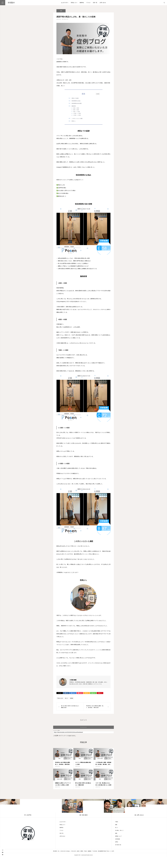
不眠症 (116, 821)
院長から (74, 121)
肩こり (66, 698)
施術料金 (82, 2)
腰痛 (116, 824)
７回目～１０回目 (76, 111)
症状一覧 (95, 2)
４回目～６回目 (76, 109)
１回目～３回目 (76, 108)
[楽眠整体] (8, 2)
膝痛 (116, 833)
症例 (61, 10)
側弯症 (116, 841)
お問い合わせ (103, 2)
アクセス (88, 2)
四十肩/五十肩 (118, 844)
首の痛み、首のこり (119, 830)
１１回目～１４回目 (77, 113)
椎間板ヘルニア (118, 836)
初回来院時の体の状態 (76, 103)
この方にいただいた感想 (77, 118)
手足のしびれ (60, 698)
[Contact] (2, 854)
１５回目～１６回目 (77, 115)
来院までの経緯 (75, 98)
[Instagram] (2, 850)
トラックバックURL (56, 730)
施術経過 (74, 106)
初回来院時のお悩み (76, 100)
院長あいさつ (74, 2)
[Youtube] (2, 852)
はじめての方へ (64, 2)
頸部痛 (71, 698)
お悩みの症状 (100, 758)
